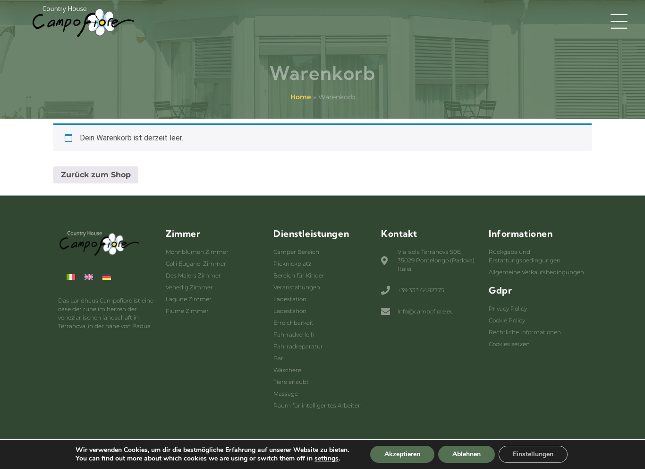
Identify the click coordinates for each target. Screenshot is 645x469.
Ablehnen (466, 454)
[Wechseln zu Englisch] (89, 276)
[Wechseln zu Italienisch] (71, 276)
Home (300, 97)
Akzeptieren (402, 454)
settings (326, 458)
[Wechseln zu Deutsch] (107, 276)
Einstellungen (533, 454)
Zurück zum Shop (96, 174)
